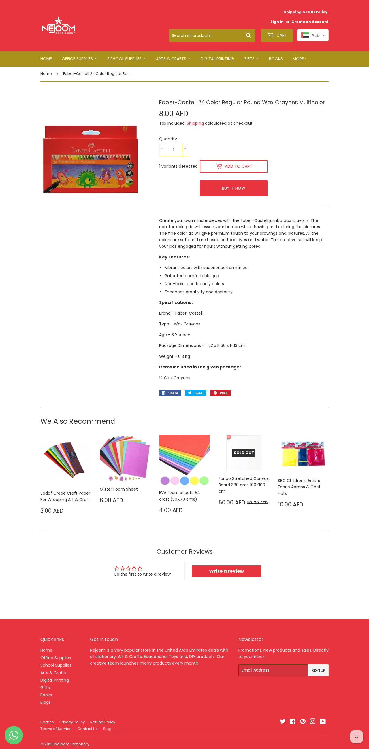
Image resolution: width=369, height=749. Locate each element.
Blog (107, 728)
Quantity (168, 139)
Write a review (226, 571)
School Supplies (125, 59)
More (298, 59)
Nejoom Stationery (71, 744)
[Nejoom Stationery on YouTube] (323, 722)
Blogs (45, 702)
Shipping (195, 123)
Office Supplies (78, 59)
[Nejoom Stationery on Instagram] (313, 722)
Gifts (250, 59)
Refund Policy (102, 722)
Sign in (277, 22)
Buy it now (233, 188)
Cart (281, 35)
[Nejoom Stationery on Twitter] (283, 722)
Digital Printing (217, 59)
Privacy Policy (72, 722)
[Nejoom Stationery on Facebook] (293, 722)
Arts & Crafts (171, 59)
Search (47, 722)
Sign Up (318, 670)
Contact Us (87, 728)
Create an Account (310, 22)
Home (46, 59)
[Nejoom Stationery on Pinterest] (303, 722)
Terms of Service (56, 728)
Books (276, 59)
